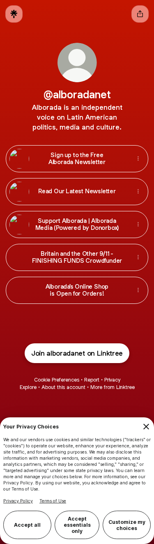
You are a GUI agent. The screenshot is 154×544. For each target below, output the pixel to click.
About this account (63, 387)
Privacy (112, 379)
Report (91, 379)
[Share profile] (140, 14)
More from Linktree (112, 387)
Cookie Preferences (56, 379)
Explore (28, 387)
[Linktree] (14, 14)
